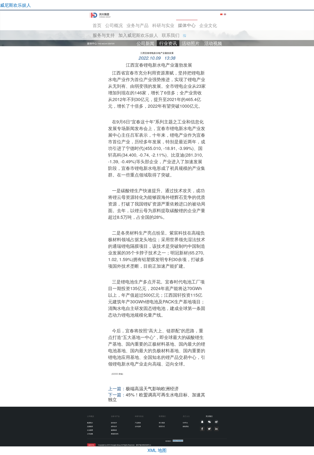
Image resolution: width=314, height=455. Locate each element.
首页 (98, 25)
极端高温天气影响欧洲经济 (143, 388)
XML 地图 (157, 450)
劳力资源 (162, 423)
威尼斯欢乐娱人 (15, 5)
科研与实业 (163, 25)
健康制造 (114, 430)
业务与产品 (137, 25)
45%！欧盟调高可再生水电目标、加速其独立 (156, 397)
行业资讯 (168, 43)
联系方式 (162, 426)
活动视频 (213, 43)
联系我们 (170, 35)
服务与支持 (104, 35)
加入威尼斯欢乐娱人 (138, 35)
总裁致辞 (90, 426)
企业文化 (208, 25)
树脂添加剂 (114, 434)
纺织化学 (114, 423)
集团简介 (90, 423)
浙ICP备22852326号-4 (143, 445)
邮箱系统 (186, 426)
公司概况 (114, 25)
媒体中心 (187, 25)
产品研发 (138, 423)
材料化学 (114, 426)
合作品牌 (138, 426)
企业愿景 (90, 430)
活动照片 (190, 43)
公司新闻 (145, 43)
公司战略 (90, 434)
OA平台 (185, 423)
